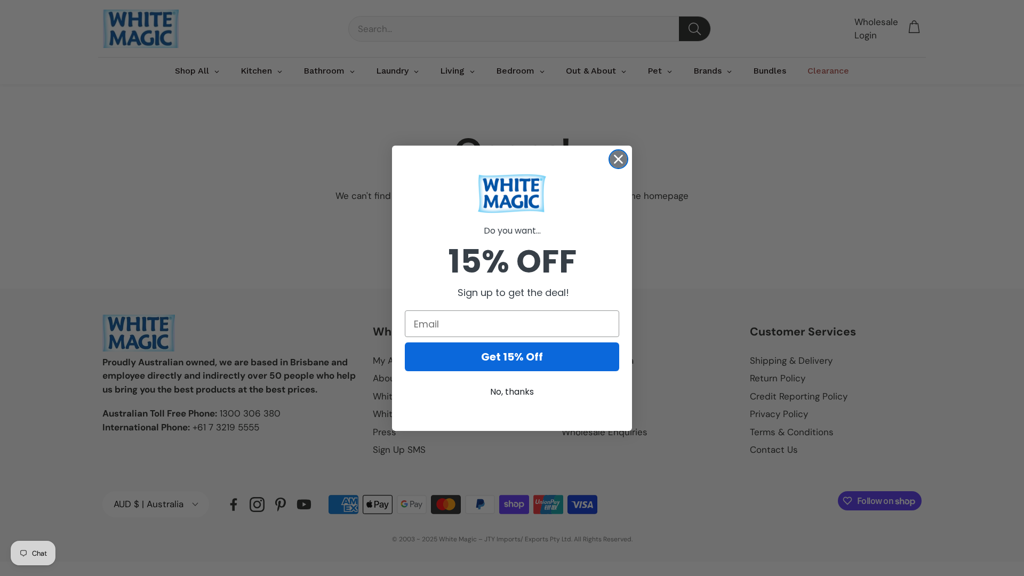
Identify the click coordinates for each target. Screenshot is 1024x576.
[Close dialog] (618, 159)
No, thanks (512, 392)
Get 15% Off (512, 356)
